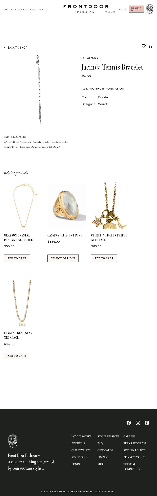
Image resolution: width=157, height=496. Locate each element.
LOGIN (75, 464)
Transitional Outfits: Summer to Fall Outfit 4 (40, 147)
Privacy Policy (134, 457)
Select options (63, 258)
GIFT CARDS (105, 450)
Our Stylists (36, 9)
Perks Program (134, 443)
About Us (23, 9)
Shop (100, 464)
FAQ (100, 443)
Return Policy (134, 450)
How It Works (10, 9)
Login (122, 9)
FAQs (47, 9)
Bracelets (37, 142)
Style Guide (80, 457)
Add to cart (16, 258)
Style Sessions (108, 436)
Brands (102, 457)
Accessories (25, 142)
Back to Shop (17, 47)
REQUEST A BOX (136, 9)
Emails (46, 142)
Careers (129, 436)
